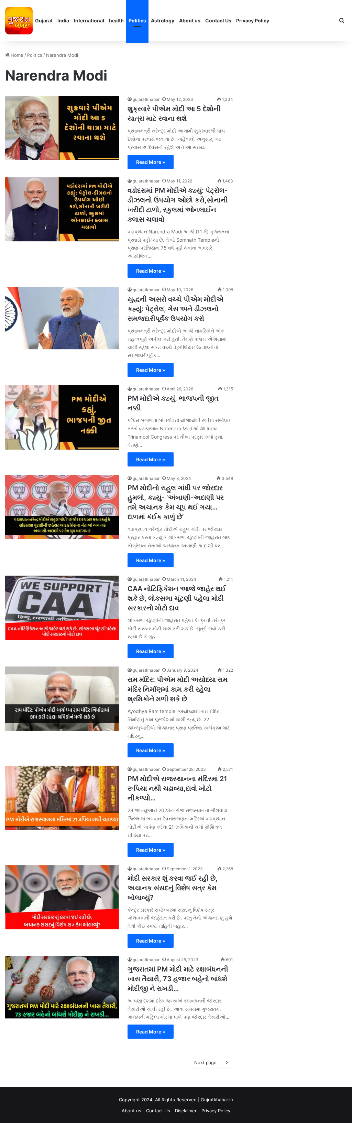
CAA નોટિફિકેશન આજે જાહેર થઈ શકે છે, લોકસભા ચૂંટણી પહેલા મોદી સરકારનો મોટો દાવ (177, 598)
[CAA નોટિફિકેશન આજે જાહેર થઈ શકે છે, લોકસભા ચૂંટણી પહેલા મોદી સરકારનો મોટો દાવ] (62, 608)
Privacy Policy (252, 20)
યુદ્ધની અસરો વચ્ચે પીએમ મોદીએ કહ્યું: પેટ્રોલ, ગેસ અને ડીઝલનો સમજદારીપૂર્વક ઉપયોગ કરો (175, 309)
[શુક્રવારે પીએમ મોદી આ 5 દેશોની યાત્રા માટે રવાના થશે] (62, 128)
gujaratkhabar (146, 99)
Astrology (162, 20)
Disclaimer (186, 1110)
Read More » (150, 162)
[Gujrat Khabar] (19, 20)
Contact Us (218, 20)
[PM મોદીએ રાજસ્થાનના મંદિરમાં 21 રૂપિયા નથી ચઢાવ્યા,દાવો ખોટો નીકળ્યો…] (62, 798)
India (63, 20)
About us (189, 20)
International (89, 20)
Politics (137, 20)
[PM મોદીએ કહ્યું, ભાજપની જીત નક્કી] (62, 417)
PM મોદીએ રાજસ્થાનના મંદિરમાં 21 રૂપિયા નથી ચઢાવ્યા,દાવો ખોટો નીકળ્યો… (177, 788)
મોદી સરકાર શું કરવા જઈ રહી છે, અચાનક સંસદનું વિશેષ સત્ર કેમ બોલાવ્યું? (173, 888)
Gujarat (44, 20)
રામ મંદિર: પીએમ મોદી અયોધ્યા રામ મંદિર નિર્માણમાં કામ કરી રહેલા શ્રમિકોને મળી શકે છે (178, 689)
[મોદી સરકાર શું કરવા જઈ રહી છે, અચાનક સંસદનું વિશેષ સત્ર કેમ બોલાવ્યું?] (62, 897)
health (116, 20)
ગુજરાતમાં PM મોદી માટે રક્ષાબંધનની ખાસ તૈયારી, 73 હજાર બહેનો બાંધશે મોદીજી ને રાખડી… (178, 979)
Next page (205, 1062)
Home (16, 55)
